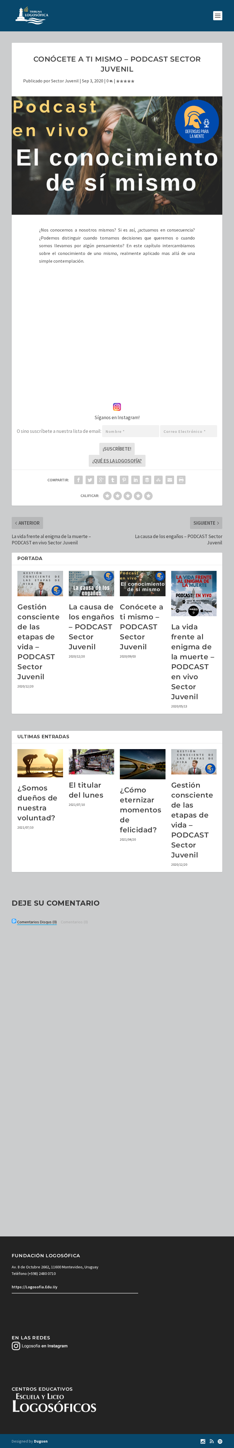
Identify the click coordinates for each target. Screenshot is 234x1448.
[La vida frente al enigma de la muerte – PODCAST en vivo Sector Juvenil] (194, 593)
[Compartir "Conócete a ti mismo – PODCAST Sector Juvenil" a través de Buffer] (147, 480)
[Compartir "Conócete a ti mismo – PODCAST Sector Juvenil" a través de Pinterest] (124, 480)
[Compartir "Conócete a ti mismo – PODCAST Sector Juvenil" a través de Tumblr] (112, 480)
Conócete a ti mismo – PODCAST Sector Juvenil (141, 627)
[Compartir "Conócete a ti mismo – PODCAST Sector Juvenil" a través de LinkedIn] (135, 480)
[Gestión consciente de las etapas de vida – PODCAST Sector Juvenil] (40, 584)
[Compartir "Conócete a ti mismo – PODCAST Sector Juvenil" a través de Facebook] (78, 480)
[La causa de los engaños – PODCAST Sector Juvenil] (91, 584)
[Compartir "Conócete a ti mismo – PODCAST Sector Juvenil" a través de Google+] (101, 480)
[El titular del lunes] (91, 761)
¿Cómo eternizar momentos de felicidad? (140, 810)
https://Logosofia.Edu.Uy (34, 1286)
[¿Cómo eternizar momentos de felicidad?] (143, 764)
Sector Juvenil (65, 81)
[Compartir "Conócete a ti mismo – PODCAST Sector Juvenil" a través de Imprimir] (181, 480)
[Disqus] (117, 1003)
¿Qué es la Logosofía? (117, 461)
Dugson (41, 1441)
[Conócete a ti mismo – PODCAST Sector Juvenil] (143, 584)
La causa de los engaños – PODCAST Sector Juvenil (91, 627)
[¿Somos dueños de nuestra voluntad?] (40, 763)
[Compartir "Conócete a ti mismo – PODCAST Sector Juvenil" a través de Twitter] (90, 480)
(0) (37, 921)
